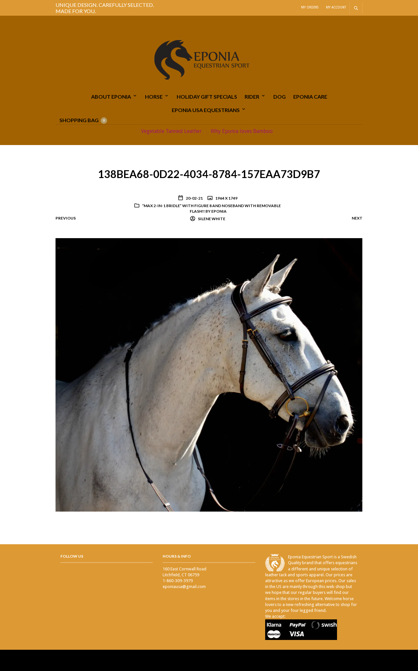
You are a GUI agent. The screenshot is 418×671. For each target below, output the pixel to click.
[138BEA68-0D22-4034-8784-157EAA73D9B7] (209, 374)
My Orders (309, 7)
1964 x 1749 (226, 198)
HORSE (154, 96)
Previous (66, 218)
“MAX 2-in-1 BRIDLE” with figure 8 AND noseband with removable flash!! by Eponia (211, 208)
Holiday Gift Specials (207, 96)
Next (357, 218)
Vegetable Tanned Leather (171, 131)
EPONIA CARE (310, 96)
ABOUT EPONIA (111, 96)
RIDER (252, 96)
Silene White (211, 218)
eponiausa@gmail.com (184, 586)
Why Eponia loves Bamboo (242, 131)
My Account (336, 7)
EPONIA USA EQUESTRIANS (206, 110)
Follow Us (71, 556)
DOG (279, 96)
